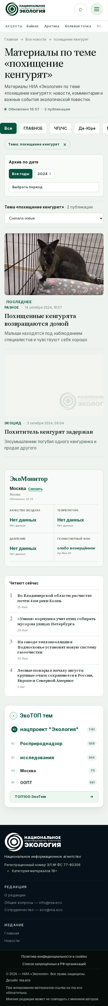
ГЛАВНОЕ (33, 128)
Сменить (35, 489)
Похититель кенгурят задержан (48, 432)
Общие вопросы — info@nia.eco (33, 902)
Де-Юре (87, 128)
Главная (11, 39)
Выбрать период (27, 187)
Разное (11, 307)
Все (8, 128)
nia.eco (24, 980)
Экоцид (12, 423)
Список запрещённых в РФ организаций (54, 964)
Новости (12, 940)
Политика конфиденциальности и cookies (54, 957)
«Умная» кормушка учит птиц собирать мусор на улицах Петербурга (56, 621)
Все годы (20, 173)
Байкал (33, 26)
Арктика (51, 26)
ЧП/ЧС (60, 128)
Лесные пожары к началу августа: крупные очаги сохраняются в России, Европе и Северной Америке (55, 676)
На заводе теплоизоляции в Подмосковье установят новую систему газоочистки (56, 647)
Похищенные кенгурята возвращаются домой (40, 319)
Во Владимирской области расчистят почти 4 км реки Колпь (54, 598)
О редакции (14, 895)
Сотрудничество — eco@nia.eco (33, 909)
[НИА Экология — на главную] (25, 9)
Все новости (35, 39)
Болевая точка (78, 26)
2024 (44, 173)
